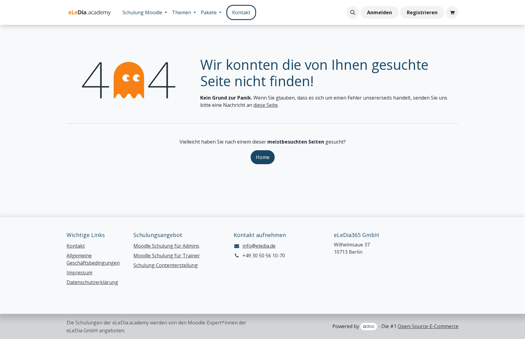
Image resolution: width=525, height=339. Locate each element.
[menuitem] (145, 12)
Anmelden (379, 12)
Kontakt (241, 12)
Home (262, 157)
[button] (352, 12)
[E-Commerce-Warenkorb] (452, 12)
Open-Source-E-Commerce (428, 326)
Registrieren (422, 12)
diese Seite (265, 105)
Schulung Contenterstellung (165, 265)
